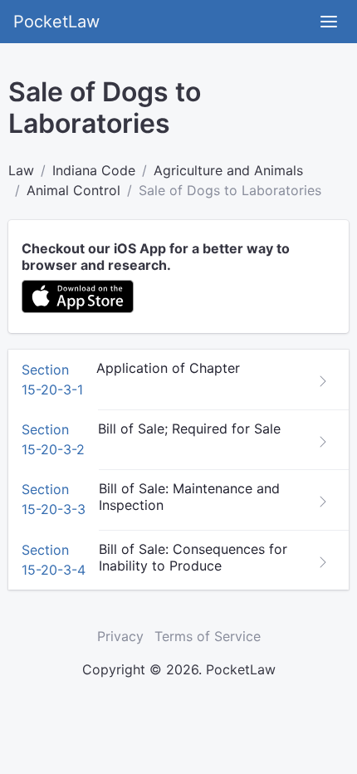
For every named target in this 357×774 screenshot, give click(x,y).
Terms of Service (207, 636)
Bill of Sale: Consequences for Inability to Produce (193, 557)
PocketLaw (56, 22)
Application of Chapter (168, 368)
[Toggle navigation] (329, 22)
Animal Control (73, 190)
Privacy (120, 636)
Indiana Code (93, 170)
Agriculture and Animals (228, 170)
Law (21, 170)
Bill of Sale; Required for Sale (189, 428)
